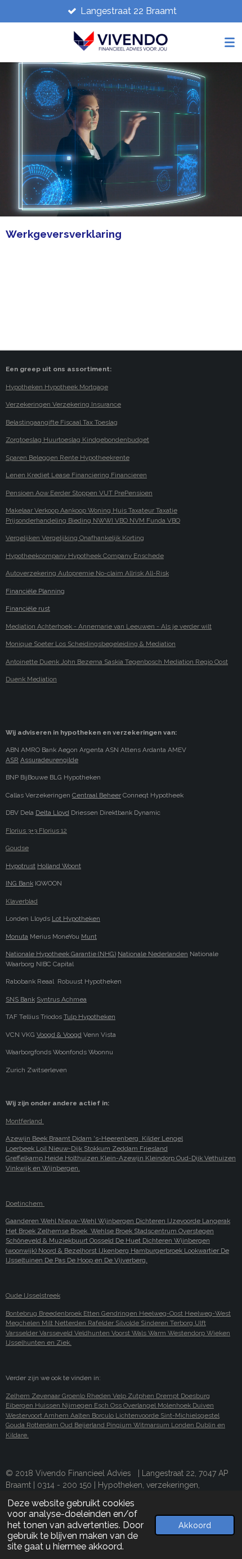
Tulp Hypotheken (89, 1017)
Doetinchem (25, 1203)
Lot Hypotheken (76, 919)
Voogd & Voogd (59, 1035)
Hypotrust (20, 866)
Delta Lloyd (52, 813)
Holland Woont (59, 866)
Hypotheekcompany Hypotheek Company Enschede (85, 556)
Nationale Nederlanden (153, 954)
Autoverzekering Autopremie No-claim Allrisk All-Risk (87, 573)
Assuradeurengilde (49, 760)
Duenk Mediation (31, 679)
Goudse (17, 848)
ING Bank (19, 883)
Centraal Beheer (96, 795)
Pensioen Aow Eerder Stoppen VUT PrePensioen (79, 493)
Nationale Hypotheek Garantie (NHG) (61, 954)
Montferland (25, 1121)
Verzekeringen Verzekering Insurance (63, 404)
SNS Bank (20, 999)
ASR (12, 760)
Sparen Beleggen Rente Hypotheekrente (67, 458)
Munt (89, 936)
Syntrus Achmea (62, 999)
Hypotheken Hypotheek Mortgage (57, 387)
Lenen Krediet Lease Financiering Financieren (76, 475)
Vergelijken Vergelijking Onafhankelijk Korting (75, 538)
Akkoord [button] (194, 1525)
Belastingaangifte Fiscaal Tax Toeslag (62, 422)
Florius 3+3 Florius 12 (36, 830)
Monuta (17, 936)
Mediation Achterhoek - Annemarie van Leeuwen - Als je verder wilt (109, 626)
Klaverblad (22, 901)
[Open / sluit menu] (229, 42)
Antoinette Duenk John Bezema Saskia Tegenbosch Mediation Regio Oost (117, 662)
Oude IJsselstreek (33, 1295)
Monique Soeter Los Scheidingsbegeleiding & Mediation (91, 644)
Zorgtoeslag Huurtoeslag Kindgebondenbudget (77, 440)
